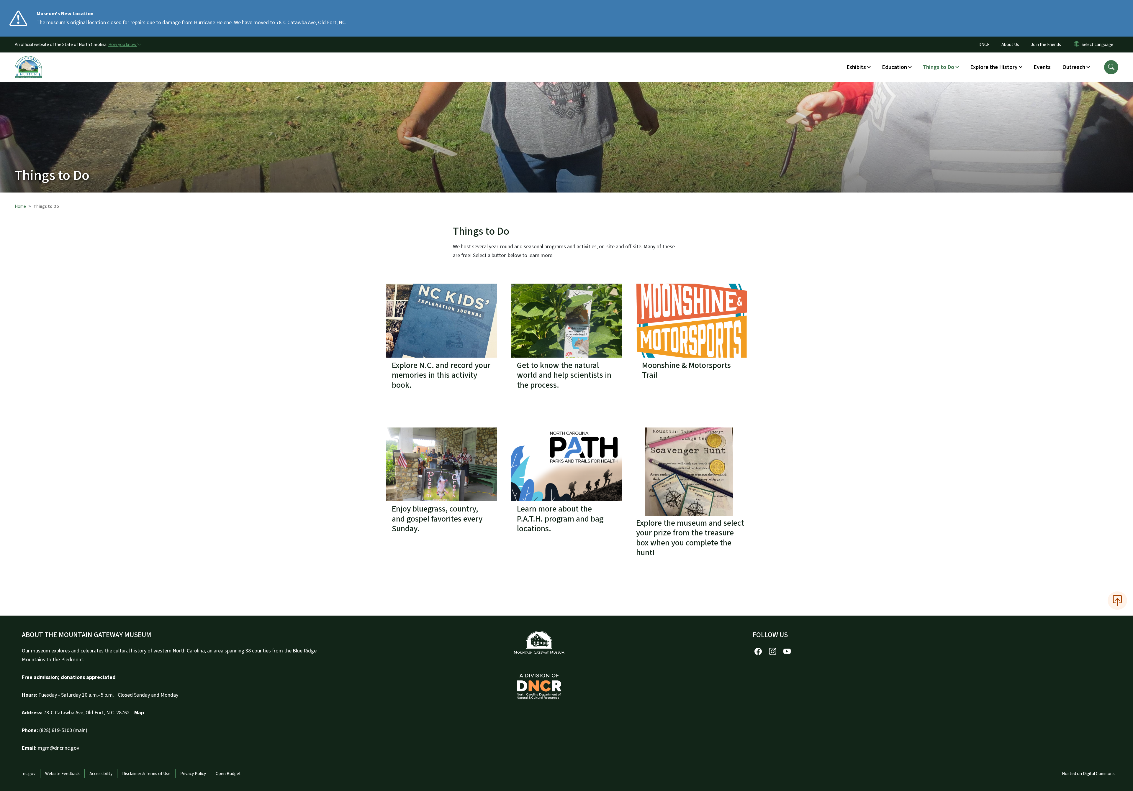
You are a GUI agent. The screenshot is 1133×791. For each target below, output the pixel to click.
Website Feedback (62, 773)
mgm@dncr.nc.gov (58, 748)
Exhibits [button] (856, 67)
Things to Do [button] (938, 67)
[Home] (28, 60)
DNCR (984, 44)
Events (1042, 67)
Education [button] (894, 67)
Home (20, 206)
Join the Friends (1046, 44)
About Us (1010, 44)
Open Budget (228, 773)
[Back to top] (1117, 600)
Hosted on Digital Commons (1088, 773)
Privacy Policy (193, 773)
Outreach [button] (1073, 67)
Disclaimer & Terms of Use (146, 773)
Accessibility (100, 773)
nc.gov (29, 773)
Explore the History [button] (994, 67)
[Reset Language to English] (1076, 44)
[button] (1111, 67)
